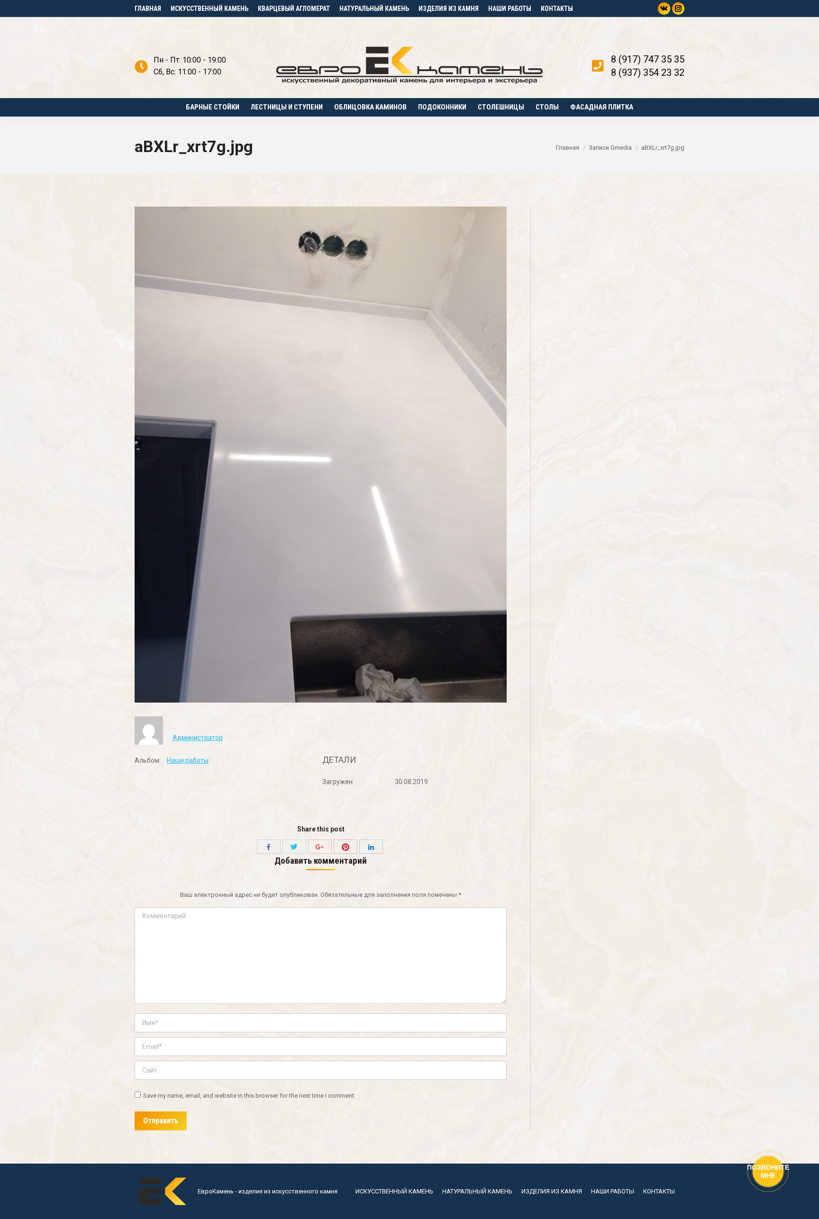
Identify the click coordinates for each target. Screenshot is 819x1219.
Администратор (198, 737)
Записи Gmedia (610, 147)
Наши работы (188, 760)
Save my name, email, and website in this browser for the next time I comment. (249, 1095)
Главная (567, 147)
